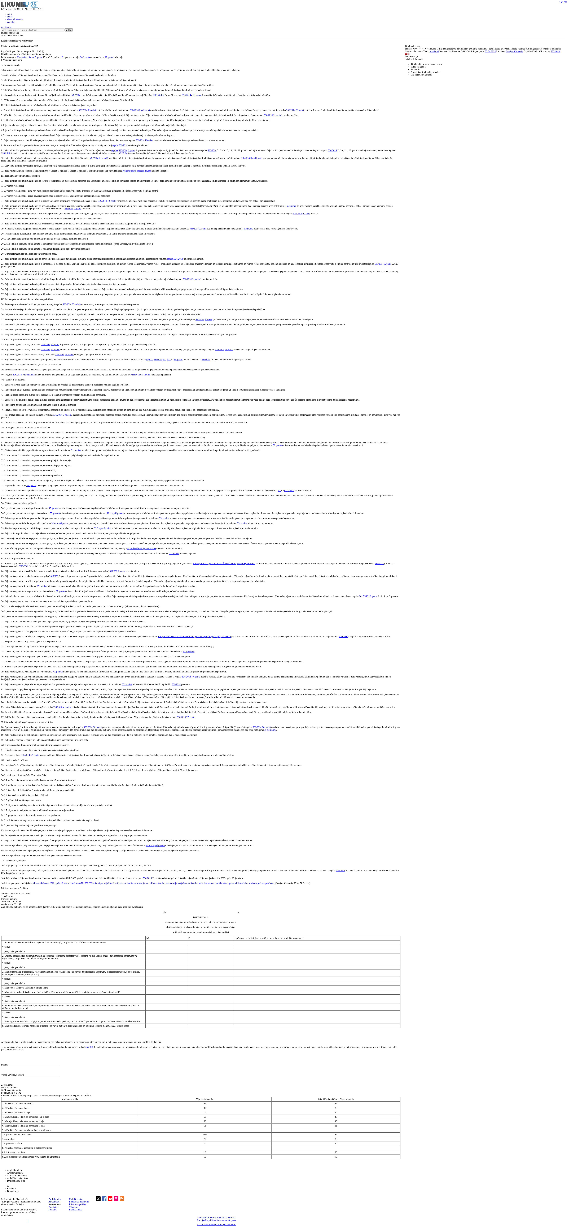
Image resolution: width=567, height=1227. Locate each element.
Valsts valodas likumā (140, 374)
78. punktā (58, 671)
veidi (9, 14)
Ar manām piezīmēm (17, 1175)
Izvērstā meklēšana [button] (10, 32)
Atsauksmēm (54, 1204)
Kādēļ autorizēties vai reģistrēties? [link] (17, 40)
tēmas (9, 16)
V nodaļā (76, 304)
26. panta (85, 57)
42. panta (55, 344)
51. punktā (76, 450)
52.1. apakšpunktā (115, 513)
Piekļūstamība (75, 1209)
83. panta (197, 95)
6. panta (131, 150)
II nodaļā (92, 110)
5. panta (38, 57)
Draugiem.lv (13, 1191)
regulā (115, 145)
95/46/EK (343, 636)
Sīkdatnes (73, 1207)
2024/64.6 (555, 51)
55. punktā (53, 508)
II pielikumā (255, 158)
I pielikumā (144, 110)
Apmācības (53, 1207)
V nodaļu (67, 415)
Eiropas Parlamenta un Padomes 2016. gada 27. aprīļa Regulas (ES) (190, 636)
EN (565, 2)
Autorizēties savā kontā (12, 35)
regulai (170, 259)
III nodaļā (103, 158)
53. (164, 359)
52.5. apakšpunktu (102, 528)
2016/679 (226, 636)
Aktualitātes (54, 1201)
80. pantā (300, 110)
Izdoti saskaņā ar (418, 66)
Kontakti (52, 1209)
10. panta (373, 596)
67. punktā (61, 591)
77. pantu (190, 717)
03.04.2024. (490, 51)
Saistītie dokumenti (414, 59)
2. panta (121, 571)
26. (63, 57)
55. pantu (178, 359)
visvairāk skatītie (15, 19)
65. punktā (42, 586)
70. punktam (188, 651)
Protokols (415, 69)
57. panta (34, 755)
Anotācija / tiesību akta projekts (425, 72)
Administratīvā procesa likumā (137, 170)
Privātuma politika (77, 1204)
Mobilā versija (75, 1199)
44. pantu (55, 349)
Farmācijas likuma (25, 57)
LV (561, 2)
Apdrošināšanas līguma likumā (141, 548)
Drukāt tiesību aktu (16, 1181)
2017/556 (250, 563)
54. (169, 359)
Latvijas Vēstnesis (514, 51)
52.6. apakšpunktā (59, 523)
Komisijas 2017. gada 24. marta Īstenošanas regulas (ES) (219, 563)
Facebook (11, 1188)
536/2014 (75, 95)
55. (279, 490)
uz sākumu (6, 27)
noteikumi (434, 51)
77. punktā (127, 684)
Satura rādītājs (411, 56)
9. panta (277, 115)
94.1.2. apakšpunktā (155, 845)
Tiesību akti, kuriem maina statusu (426, 64)
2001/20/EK (158, 95)
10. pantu (111, 201)
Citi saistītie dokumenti (421, 74)
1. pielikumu (290, 206)
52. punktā (278, 445)
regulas (114, 150)
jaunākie (11, 22)
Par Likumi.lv (54, 1199)
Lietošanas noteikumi (79, 1201)
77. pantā (229, 349)
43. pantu (69, 354)
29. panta (109, 57)
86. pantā (97, 727)
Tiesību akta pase (413, 46)
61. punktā (289, 490)
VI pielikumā (28, 374)
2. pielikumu (270, 730)
